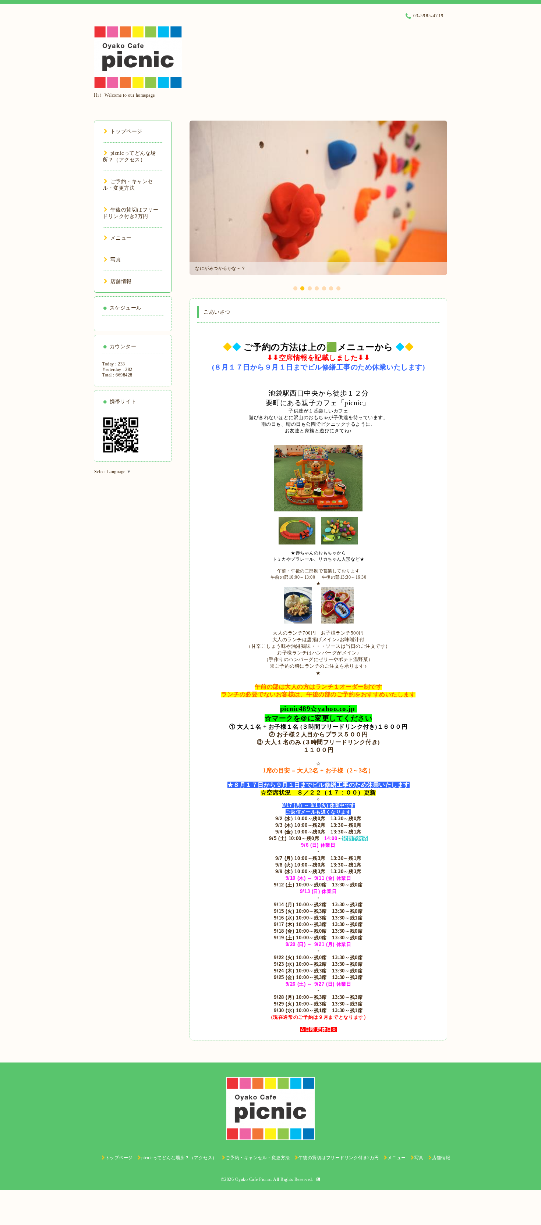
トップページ (126, 131)
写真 (115, 259)
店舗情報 (121, 281)
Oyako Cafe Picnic (253, 1179)
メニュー (121, 238)
